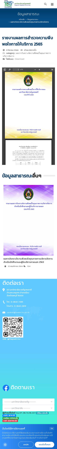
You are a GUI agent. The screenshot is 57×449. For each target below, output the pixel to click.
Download (19, 59)
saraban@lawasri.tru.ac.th (18, 312)
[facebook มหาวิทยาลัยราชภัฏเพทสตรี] (6, 387)
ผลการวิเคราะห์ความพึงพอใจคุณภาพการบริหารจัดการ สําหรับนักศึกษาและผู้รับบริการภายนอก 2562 (31, 260)
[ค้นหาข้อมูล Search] (45, 4)
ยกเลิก (26, 444)
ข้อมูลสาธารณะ (32, 19)
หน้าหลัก (22, 19)
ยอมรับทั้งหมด (44, 444)
